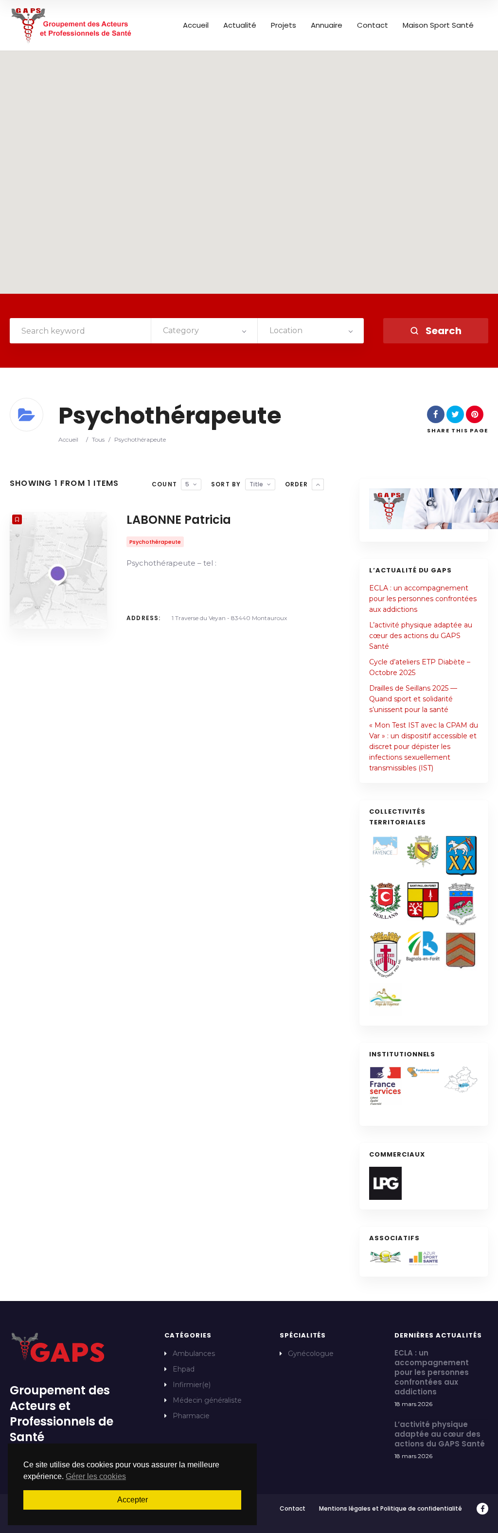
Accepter (132, 1500)
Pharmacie (191, 1415)
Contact (372, 25)
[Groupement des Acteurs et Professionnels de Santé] (72, 25)
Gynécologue (311, 1353)
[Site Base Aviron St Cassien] (385, 1257)
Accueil (196, 25)
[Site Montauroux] (385, 954)
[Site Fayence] (385, 845)
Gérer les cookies (96, 1476)
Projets (283, 25)
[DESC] (318, 484)
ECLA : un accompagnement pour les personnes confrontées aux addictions (423, 599)
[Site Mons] (461, 904)
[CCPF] (385, 999)
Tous (98, 439)
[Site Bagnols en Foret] (423, 946)
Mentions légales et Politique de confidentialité (390, 1508)
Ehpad (184, 1369)
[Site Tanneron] (461, 950)
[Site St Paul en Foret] (423, 901)
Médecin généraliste (207, 1400)
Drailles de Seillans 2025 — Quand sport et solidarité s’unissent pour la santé (413, 699)
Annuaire (326, 25)
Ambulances (194, 1353)
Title (256, 484)
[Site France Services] (385, 1086)
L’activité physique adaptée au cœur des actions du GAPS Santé (420, 636)
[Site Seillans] (385, 901)
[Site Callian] (423, 851)
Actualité (239, 25)
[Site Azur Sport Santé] (423, 1258)
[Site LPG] (385, 1183)
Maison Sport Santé (438, 25)
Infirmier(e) (192, 1384)
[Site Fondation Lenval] (423, 1072)
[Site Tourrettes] (461, 856)
